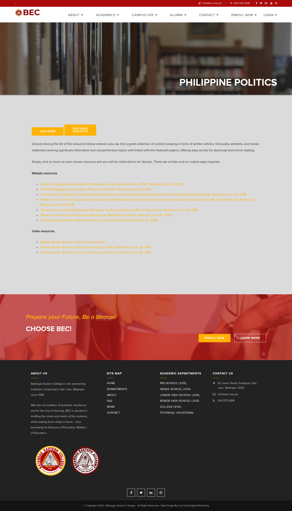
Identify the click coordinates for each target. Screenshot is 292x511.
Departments (117, 389)
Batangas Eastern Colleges (27, 14)
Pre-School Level (173, 383)
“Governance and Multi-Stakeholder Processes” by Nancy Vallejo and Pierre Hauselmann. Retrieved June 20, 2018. (119, 210)
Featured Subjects (80, 130)
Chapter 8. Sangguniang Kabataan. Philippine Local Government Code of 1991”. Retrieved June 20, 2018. (112, 184)
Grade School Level (175, 389)
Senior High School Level (180, 401)
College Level (171, 407)
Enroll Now (214, 338)
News (111, 407)
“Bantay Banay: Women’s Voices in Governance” (73, 242)
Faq (109, 401)
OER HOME (48, 131)
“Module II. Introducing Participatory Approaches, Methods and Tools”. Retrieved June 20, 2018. (106, 215)
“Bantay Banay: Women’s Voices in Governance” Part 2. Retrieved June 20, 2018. (96, 247)
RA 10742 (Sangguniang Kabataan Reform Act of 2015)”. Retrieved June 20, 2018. (96, 189)
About (112, 395)
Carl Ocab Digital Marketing (193, 505)
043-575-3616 (242, 3)
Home (111, 383)
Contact (113, 412)
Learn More (250, 338)
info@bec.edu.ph (212, 3)
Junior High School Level (180, 395)
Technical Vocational (177, 412)
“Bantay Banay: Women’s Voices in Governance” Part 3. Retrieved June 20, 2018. (96, 252)
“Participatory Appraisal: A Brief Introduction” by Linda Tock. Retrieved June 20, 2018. (99, 220)
